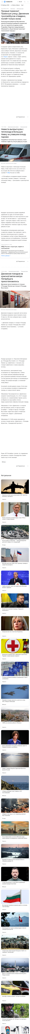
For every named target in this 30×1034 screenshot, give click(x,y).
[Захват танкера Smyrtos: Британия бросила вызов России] (15, 763)
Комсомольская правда (13, 126)
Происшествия (20, 8)
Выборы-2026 (5, 5)
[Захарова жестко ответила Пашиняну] (15, 627)
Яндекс (6, 56)
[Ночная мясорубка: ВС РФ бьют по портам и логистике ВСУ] (15, 1014)
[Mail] (5, 1)
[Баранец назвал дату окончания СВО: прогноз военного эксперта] (15, 490)
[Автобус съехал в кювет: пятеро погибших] (15, 991)
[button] (8, 38)
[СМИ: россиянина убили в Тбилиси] (15, 718)
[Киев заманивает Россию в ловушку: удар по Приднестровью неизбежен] (15, 741)
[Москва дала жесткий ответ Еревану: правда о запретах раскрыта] (15, 558)
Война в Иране (16, 5)
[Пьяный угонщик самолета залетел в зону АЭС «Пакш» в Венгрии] (15, 695)
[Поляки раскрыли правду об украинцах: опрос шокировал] (15, 672)
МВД (8, 172)
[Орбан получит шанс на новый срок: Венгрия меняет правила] (15, 581)
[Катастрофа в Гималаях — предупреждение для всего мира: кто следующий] (15, 535)
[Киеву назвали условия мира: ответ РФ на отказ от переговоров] (15, 513)
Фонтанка (13, 8)
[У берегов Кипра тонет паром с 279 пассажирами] (15, 786)
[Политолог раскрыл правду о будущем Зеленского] (15, 604)
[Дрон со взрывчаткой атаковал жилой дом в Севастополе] (15, 968)
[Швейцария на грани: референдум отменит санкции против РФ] (15, 923)
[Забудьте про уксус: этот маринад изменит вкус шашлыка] (15, 809)
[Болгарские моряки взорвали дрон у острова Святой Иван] (15, 900)
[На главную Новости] (9, 1)
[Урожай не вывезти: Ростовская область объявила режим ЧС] (15, 854)
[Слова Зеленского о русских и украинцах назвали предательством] (15, 877)
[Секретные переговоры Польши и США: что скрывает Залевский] (15, 946)
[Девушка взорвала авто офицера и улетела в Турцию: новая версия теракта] (15, 649)
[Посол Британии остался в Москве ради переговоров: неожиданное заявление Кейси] (15, 832)
